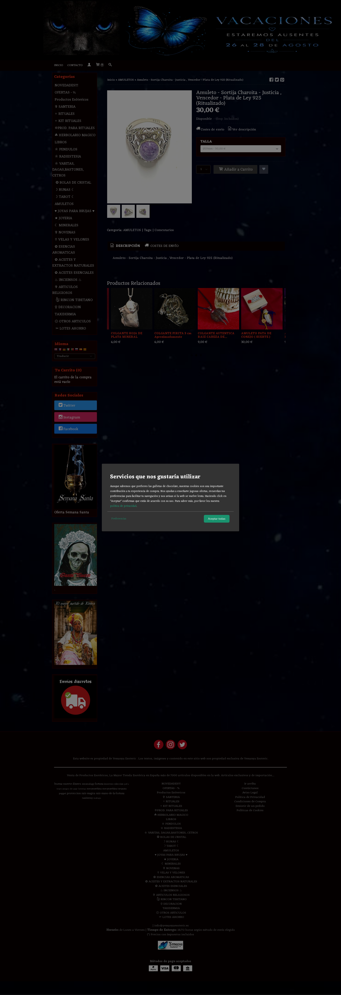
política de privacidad (123, 506)
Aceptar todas (216, 518)
